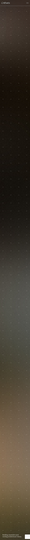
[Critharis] (5, 3)
